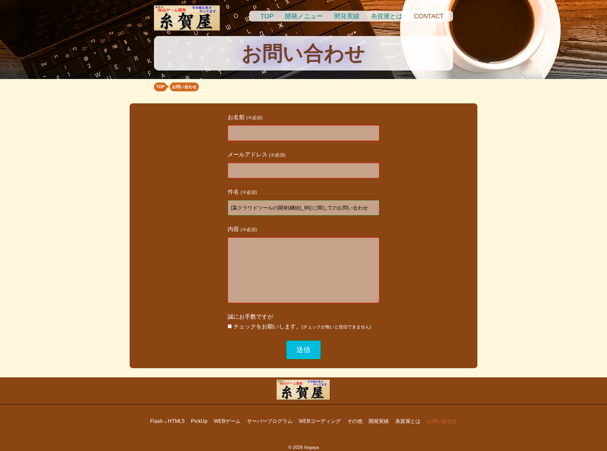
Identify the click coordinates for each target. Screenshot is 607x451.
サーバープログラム (269, 421)
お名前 (245, 117)
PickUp (199, 421)
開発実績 (346, 16)
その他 (354, 421)
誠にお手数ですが (299, 322)
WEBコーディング (320, 421)
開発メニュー (304, 16)
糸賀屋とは (386, 16)
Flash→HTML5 (167, 421)
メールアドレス (256, 154)
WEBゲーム (227, 421)
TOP (267, 16)
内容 (242, 229)
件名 (242, 192)
